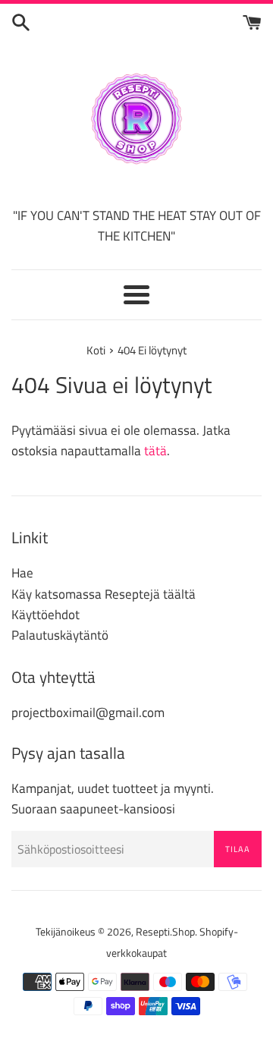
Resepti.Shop (165, 931)
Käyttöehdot (45, 614)
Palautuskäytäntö (59, 635)
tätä (155, 451)
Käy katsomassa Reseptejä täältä (103, 594)
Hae (22, 573)
